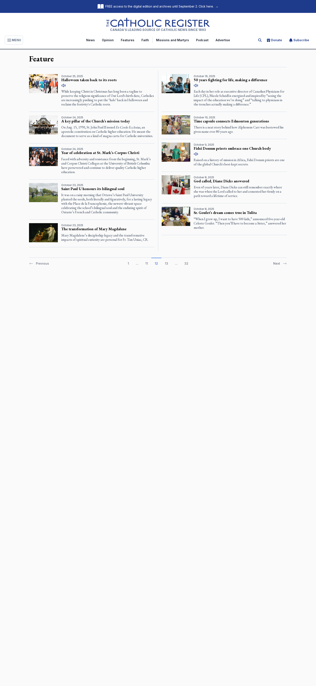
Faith (145, 40)
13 (166, 263)
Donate (276, 40)
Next (276, 263)
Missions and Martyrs (172, 40)
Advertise (223, 40)
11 (146, 263)
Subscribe (301, 40)
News (90, 40)
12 (156, 263)
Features (127, 40)
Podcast (202, 40)
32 (186, 263)
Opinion (108, 40)
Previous (42, 263)
